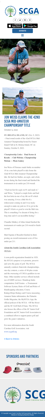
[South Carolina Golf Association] (22, 11)
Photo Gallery (18, 160)
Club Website (17, 157)
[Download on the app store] (14, 26)
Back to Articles (12, 339)
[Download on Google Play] (30, 26)
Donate (22, 31)
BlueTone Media (29, 415)
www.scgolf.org (10, 331)
